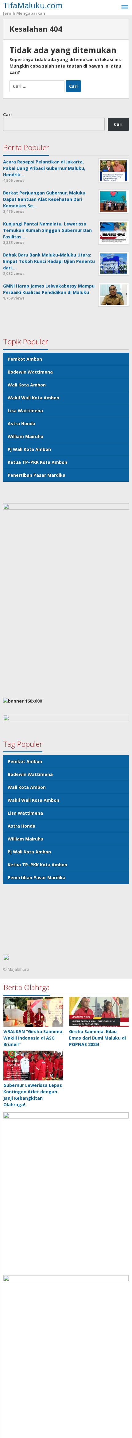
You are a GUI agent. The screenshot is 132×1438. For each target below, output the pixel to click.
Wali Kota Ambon (27, 385)
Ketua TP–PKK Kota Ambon (37, 462)
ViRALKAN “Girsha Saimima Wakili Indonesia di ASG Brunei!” (32, 1038)
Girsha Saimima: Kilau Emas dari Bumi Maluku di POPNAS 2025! (97, 1038)
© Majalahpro (16, 969)
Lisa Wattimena (25, 410)
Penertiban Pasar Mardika (36, 475)
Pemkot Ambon (25, 359)
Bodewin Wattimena (30, 372)
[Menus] (124, 7)
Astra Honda (21, 423)
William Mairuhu (25, 436)
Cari (7, 114)
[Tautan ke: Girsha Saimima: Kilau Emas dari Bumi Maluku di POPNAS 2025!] (99, 1012)
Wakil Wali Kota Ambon (33, 398)
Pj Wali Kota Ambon (29, 449)
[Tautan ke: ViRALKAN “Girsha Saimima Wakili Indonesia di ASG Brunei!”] (33, 1012)
